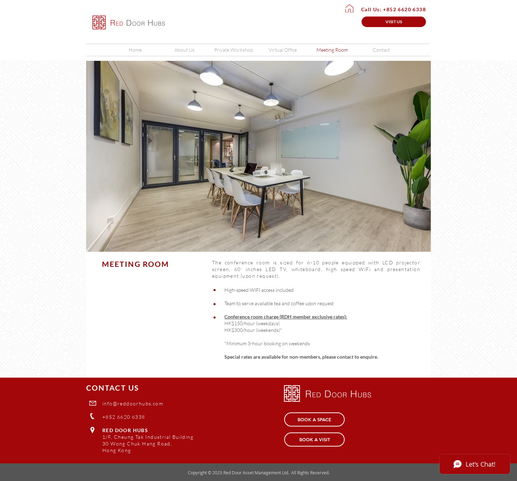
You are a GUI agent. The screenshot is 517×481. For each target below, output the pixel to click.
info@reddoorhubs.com (132, 403)
